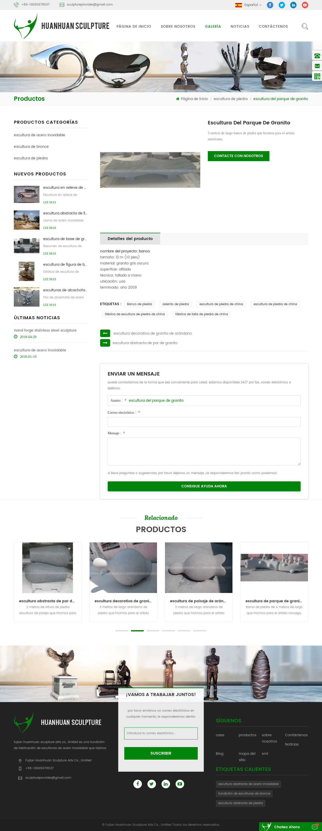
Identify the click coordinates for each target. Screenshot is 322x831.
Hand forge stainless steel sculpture (45, 330)
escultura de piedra (231, 99)
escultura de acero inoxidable (39, 135)
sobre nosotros (178, 26)
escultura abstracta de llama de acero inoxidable (65, 213)
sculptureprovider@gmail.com (90, 4)
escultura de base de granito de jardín (65, 239)
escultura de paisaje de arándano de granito (201, 601)
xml (265, 754)
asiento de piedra (176, 304)
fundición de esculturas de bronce (244, 793)
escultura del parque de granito (156, 400)
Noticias (240, 26)
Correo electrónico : (124, 412)
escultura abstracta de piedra (240, 803)
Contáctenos (273, 26)
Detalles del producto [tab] (130, 239)
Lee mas (49, 202)
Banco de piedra (139, 304)
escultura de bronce (31, 147)
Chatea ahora (287, 827)
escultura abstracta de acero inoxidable (248, 784)
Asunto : (118, 400)
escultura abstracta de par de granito (145, 343)
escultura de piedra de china (221, 304)
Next (12, 621)
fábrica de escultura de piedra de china (135, 314)
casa (220, 735)
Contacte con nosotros (238, 156)
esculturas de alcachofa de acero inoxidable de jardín (65, 290)
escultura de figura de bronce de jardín (65, 264)
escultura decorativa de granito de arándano (153, 333)
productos (247, 735)
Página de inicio (133, 26)
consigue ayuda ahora (204, 486)
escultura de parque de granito (274, 601)
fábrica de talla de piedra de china (201, 314)
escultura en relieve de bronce (65, 188)
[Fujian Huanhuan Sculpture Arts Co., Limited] (62, 25)
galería (213, 26)
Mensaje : (116, 433)
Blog (219, 754)
